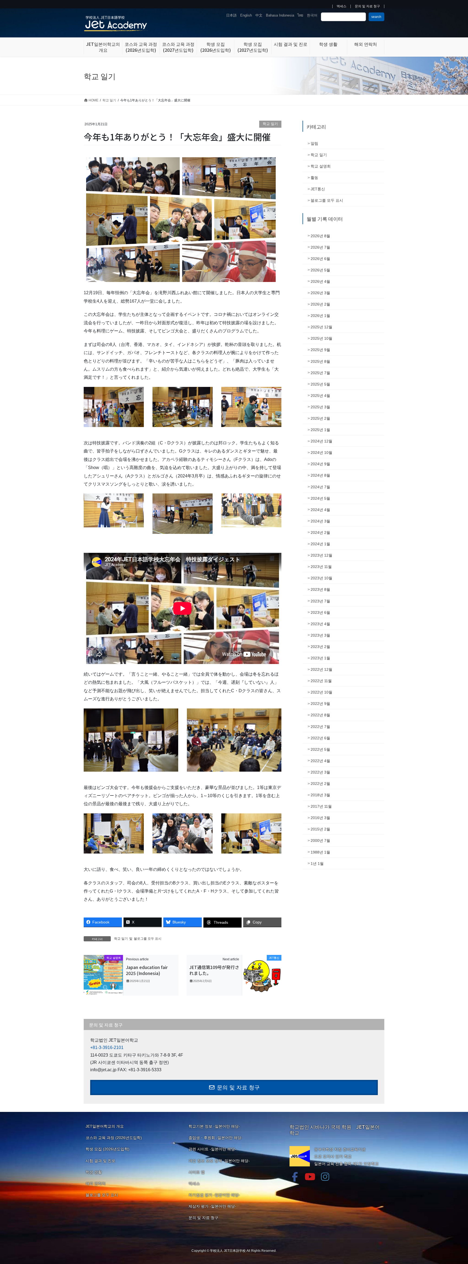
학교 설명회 (321, 166)
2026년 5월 (320, 270)
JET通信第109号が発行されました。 (214, 970)
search (376, 17)
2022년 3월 (320, 772)
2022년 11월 (321, 681)
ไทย (300, 15)
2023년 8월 (320, 589)
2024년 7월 (320, 487)
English (246, 15)
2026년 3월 (320, 293)
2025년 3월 (320, 407)
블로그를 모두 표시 (147, 939)
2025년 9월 (320, 350)
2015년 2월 (320, 829)
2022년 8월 (320, 715)
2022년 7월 (320, 726)
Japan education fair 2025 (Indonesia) (147, 970)
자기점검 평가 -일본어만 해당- (214, 1195)
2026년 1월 (320, 315)
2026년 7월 (320, 247)
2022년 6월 (320, 738)
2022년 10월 (321, 692)
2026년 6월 (320, 258)
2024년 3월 (320, 521)
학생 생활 (94, 1172)
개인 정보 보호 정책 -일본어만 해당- (219, 1161)
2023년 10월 (321, 578)
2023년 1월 (320, 658)
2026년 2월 (320, 304)
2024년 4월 (320, 510)
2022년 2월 (320, 783)
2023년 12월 (321, 555)
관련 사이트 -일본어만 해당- (212, 1149)
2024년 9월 (320, 464)
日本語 (231, 15)
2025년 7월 (320, 373)
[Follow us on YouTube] (310, 1176)
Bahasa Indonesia (280, 15)
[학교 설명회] (103, 975)
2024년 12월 (321, 441)
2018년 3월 (320, 795)
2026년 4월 (320, 281)
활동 (314, 177)
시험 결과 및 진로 (100, 1161)
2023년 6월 (320, 612)
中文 (258, 15)
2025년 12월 (321, 327)
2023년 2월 (320, 646)
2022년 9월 (320, 703)
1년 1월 (317, 863)
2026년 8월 (320, 236)
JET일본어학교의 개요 (105, 1126)
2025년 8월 (320, 361)
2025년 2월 (320, 418)
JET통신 (318, 189)
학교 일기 (270, 124)
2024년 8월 (320, 475)
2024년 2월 (320, 532)
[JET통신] (261, 975)
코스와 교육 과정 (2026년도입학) (114, 1137)
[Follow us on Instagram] (325, 1176)
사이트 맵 (196, 1172)
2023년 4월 (320, 624)
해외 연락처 (96, 1183)
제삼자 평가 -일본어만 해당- (212, 1206)
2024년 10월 (321, 452)
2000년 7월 (320, 840)
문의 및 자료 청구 (367, 6)
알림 (314, 143)
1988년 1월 (320, 852)
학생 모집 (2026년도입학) (107, 1149)
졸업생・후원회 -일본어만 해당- (215, 1137)
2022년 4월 (320, 761)
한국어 (312, 15)
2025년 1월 (320, 430)
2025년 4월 (320, 395)
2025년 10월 (321, 338)
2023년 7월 (320, 601)
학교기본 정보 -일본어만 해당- (214, 1126)
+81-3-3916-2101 (106, 1047)
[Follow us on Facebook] (295, 1176)
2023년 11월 (321, 566)
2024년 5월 (320, 498)
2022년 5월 (320, 749)
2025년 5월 (320, 384)
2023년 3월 (320, 635)
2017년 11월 (321, 806)
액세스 (341, 6)
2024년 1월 (320, 544)
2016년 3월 (320, 818)
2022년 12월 (321, 669)
